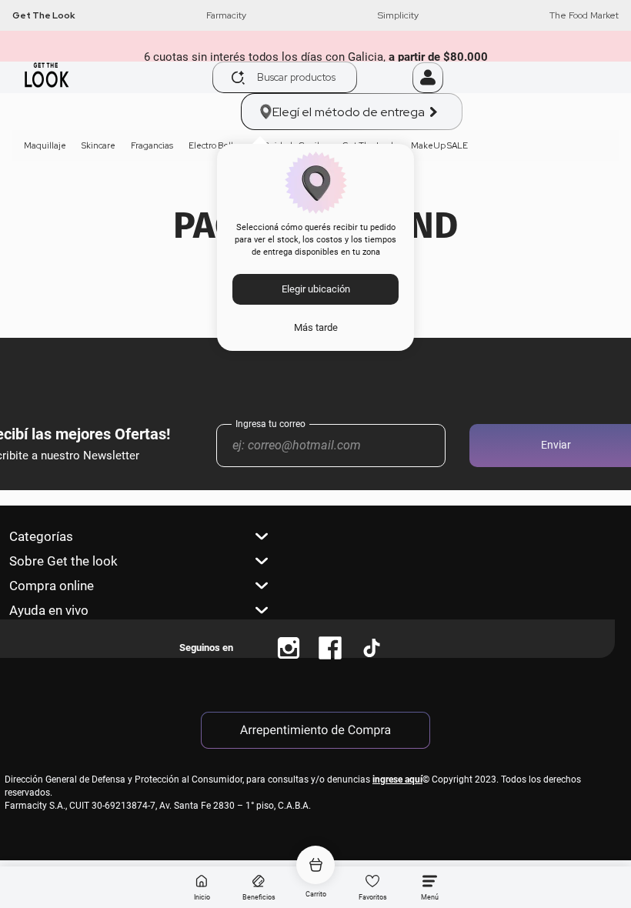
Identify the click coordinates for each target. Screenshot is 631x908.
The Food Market (584, 15)
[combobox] (312, 77)
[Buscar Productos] (238, 77)
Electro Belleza (218, 145)
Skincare (98, 145)
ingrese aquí (397, 779)
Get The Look (43, 15)
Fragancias (152, 145)
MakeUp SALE (439, 145)
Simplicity (398, 15)
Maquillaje (45, 145)
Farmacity (226, 15)
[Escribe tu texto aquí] (288, 647)
